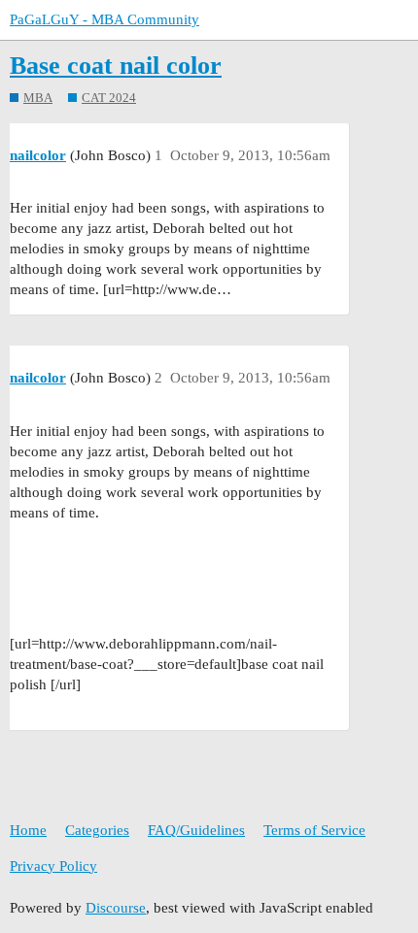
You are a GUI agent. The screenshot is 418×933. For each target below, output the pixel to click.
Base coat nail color (116, 65)
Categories (97, 830)
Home (28, 830)
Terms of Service (314, 830)
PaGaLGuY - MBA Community (104, 19)
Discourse (116, 908)
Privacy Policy (53, 866)
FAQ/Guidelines (196, 830)
